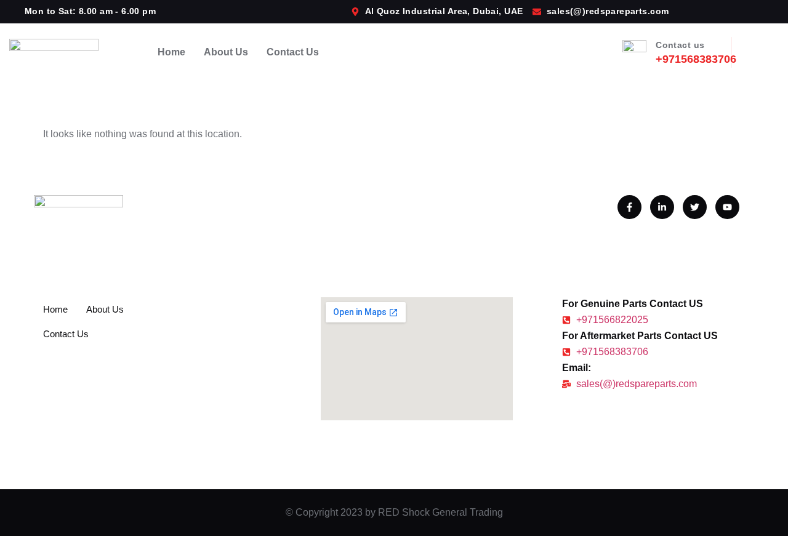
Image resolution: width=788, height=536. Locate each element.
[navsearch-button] (759, 49)
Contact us (680, 45)
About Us (226, 52)
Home (171, 52)
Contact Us (293, 52)
